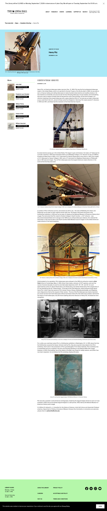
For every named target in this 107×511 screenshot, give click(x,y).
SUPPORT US (77, 11)
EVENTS (62, 11)
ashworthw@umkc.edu (53, 411)
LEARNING (69, 11)
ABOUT (48, 11)
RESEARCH (54, 11)
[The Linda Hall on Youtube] (100, 489)
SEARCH (85, 11)
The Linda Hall (9, 23)
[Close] (103, 3)
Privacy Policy (66, 506)
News (16, 23)
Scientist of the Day (25, 23)
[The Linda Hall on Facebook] (87, 489)
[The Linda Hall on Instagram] (95, 489)
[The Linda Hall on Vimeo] (91, 489)
